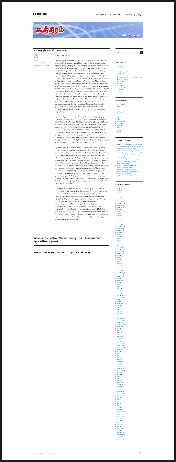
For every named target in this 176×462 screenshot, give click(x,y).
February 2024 (120, 246)
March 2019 (120, 359)
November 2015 (121, 436)
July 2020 (119, 328)
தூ (117, 108)
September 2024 (121, 232)
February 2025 (120, 223)
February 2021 (120, 315)
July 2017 (119, 397)
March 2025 (120, 221)
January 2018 (120, 386)
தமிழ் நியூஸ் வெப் (121, 112)
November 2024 (121, 228)
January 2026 (120, 201)
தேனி (118, 110)
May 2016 (119, 424)
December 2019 (121, 342)
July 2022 (119, 282)
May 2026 (119, 194)
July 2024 (119, 236)
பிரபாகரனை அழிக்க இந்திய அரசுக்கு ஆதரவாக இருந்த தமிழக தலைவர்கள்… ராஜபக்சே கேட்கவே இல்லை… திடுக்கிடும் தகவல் (129, 146)
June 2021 (119, 307)
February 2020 (120, 338)
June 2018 (119, 376)
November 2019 (121, 344)
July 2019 (119, 351)
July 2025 (119, 213)
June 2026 (119, 192)
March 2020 (120, 336)
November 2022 (121, 274)
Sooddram (40, 13)
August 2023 (120, 257)
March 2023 (120, 267)
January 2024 (120, 248)
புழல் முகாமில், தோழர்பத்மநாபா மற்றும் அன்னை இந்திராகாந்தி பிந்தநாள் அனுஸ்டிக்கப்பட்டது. (128, 171)
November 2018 (121, 367)
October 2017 (120, 392)
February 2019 (120, 361)
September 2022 (121, 278)
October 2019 (120, 346)
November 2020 (121, 321)
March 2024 (120, 244)
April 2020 (119, 334)
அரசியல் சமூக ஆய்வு (39, 65)
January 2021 (120, 317)
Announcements (121, 66)
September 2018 (121, 371)
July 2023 (119, 259)
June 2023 (119, 261)
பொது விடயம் (122, 87)
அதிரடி (118, 117)
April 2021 (119, 311)
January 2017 (120, 409)
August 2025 (120, 211)
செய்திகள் (47, 65)
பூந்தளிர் (119, 106)
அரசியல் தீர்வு (122, 74)
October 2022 (120, 276)
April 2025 (119, 219)
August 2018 (120, 372)
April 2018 (119, 380)
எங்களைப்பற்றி (115, 14)
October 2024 (120, 230)
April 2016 (119, 426)
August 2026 (120, 188)
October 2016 (120, 415)
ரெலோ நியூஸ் (120, 123)
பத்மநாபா (119, 114)
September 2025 (121, 209)
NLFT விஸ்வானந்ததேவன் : (130, 175)
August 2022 (120, 280)
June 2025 (119, 215)
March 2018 (120, 382)
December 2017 (121, 388)
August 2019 (120, 349)
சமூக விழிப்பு (122, 85)
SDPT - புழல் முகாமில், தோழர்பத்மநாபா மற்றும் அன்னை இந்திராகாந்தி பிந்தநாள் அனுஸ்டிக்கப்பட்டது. (128, 167)
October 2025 (120, 207)
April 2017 (119, 403)
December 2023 (121, 249)
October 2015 (120, 438)
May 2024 (119, 240)
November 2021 (121, 298)
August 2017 (120, 395)
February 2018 (120, 384)
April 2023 (119, 265)
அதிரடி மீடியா (120, 119)
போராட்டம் (121, 89)
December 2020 (121, 319)
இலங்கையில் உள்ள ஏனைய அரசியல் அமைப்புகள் (130, 77)
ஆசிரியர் (36, 60)
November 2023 (121, 251)
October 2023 (120, 253)
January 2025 (120, 225)
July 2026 (119, 190)
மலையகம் (119, 116)
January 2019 (120, 363)
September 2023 (121, 255)
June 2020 (119, 330)
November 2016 (121, 413)
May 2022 (119, 286)
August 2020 (120, 326)
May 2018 (119, 378)
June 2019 (119, 353)
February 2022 (120, 292)
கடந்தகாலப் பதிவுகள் (99, 14)
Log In (140, 14)
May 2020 (119, 332)
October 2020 (120, 322)
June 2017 (119, 399)
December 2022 (121, 273)
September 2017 (121, 394)
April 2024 (119, 242)
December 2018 (121, 365)
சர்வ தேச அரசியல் (123, 79)
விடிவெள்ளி (120, 125)
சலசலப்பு (119, 129)
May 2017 (119, 401)
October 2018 (120, 369)
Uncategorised (120, 68)
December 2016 (121, 411)
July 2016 (119, 420)
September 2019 (121, 347)
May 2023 (119, 263)
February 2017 (120, 407)
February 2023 (120, 269)
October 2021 (120, 299)
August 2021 (120, 303)
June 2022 (119, 284)
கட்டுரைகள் (120, 70)
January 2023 (120, 271)
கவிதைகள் (119, 83)
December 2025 (121, 203)
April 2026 (119, 196)
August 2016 (120, 419)
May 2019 (119, 355)
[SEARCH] (141, 52)
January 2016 (120, 432)
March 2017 (120, 405)
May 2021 (119, 309)
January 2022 (120, 294)
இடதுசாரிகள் (120, 131)
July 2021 (119, 305)
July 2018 (119, 374)
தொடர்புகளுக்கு (129, 14)
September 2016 (121, 417)
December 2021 (121, 296)
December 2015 (121, 434)
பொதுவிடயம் (122, 81)
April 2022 (119, 288)
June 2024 (119, 238)
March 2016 (120, 428)
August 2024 (120, 234)
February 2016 (120, 430)
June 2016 (119, 422)
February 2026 (120, 200)
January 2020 (120, 340)
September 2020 (121, 324)
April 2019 (119, 357)
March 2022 (120, 290)
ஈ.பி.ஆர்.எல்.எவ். (121, 121)
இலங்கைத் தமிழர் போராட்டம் (126, 75)
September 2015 (121, 440)
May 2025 (119, 217)
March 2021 (120, 313)
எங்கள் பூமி (119, 127)
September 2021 (121, 301)
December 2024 (121, 226)
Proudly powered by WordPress (47, 453)
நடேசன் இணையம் (121, 104)
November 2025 (121, 205)
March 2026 (120, 198)
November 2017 (121, 390)
